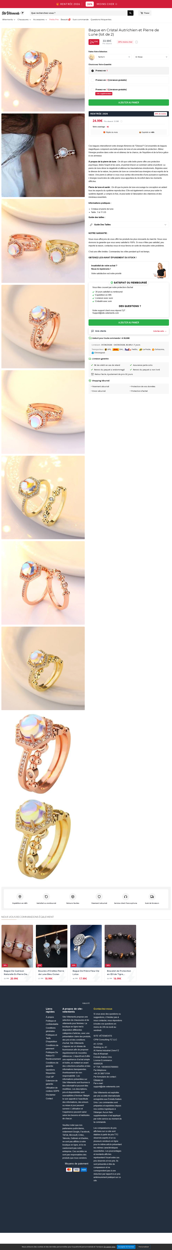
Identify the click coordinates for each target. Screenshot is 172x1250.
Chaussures (23, 19)
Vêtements (7, 19)
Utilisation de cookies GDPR (52, 1089)
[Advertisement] (86, 995)
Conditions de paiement (52, 1047)
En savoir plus (109, 1247)
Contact (49, 1099)
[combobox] (79, 13)
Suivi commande (81, 19)
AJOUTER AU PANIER (128, 102)
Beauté (64, 19)
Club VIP (50, 1077)
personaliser (144, 1247)
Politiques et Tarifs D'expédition (51, 1038)
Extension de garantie (52, 1082)
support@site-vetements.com (106, 1087)
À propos (50, 1017)
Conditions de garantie (52, 1064)
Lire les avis (158, 331)
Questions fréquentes (101, 19)
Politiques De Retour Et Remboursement (53, 1055)
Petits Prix (54, 19)
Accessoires (39, 19)
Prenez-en (102, 70)
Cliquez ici (98, 1080)
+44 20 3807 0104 (102, 1073)
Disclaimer (50, 1095)
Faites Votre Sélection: (98, 52)
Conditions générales (51, 1029)
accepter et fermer (126, 1247)
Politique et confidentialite (52, 1022)
